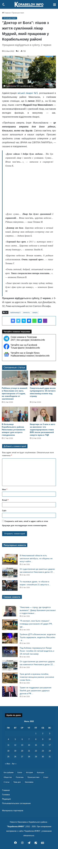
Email (5, 500)
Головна (6, 795)
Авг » (14, 764)
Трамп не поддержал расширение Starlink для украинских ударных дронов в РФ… (35, 690)
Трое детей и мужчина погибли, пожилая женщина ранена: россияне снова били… (37, 677)
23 (43, 751)
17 (50, 745)
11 (8, 745)
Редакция (6, 799)
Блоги (19, 772)
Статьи (6, 782)
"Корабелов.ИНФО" (15, 826)
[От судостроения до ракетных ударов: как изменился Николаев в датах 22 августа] (10, 573)
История (29, 772)
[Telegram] (40, 321)
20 (22, 751)
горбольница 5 (15, 312)
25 (8, 757)
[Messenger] (29, 321)
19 (15, 751)
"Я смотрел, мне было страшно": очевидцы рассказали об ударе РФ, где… (36, 624)
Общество (8, 777)
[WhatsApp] (34, 321)
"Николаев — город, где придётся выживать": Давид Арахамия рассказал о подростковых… (38, 610)
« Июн (7, 764)
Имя (4, 489)
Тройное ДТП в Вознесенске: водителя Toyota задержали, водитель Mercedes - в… (38, 637)
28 (29, 757)
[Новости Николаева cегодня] (29, 4)
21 (29, 751)
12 (15, 745)
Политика (20, 777)
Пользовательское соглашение (16, 803)
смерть (35, 312)
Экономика (29, 782)
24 (50, 751)
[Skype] (24, 321)
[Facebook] (13, 321)
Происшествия (18, 13)
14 (29, 745)
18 (8, 751)
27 (22, 757)
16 (43, 745)
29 (36, 757)
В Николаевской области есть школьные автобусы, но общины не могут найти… (36, 558)
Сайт (4, 511)
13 (22, 745)
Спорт (45, 777)
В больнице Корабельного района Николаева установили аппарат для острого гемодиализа (13, 429)
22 (36, 751)
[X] (18, 321)
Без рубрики (9, 772)
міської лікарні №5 (28, 93)
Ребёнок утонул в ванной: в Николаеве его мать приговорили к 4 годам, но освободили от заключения (15, 393)
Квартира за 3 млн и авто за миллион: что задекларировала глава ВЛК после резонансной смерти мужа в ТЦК (42, 429)
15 (36, 745)
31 (50, 757)
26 (15, 757)
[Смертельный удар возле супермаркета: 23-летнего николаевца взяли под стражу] (43, 378)
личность (26, 312)
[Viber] (45, 321)
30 (43, 757)
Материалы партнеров (12, 810)
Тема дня (17, 782)
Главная (7, 13)
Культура (40, 772)
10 (50, 739)
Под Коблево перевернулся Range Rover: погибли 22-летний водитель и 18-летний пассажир (37, 651)
